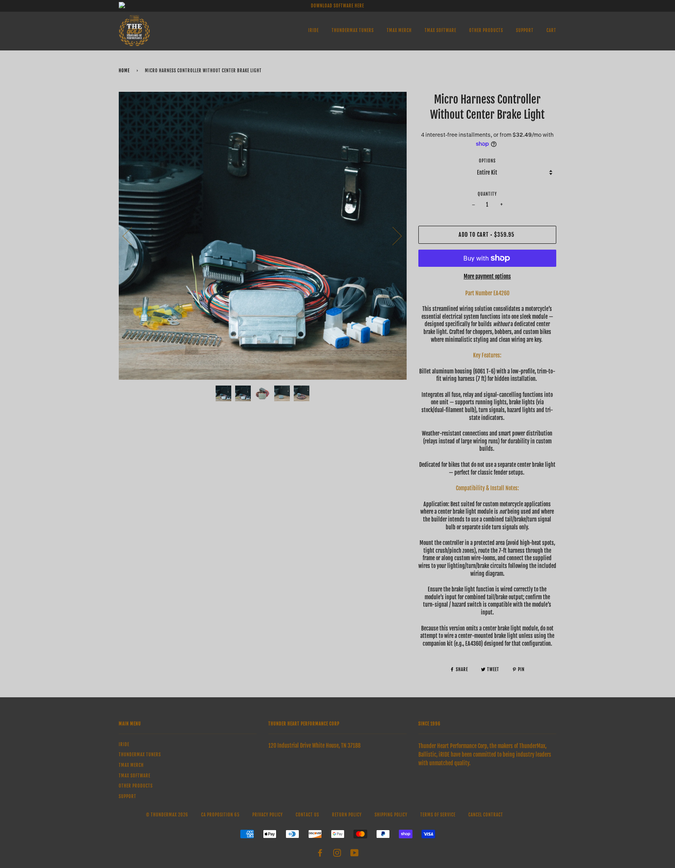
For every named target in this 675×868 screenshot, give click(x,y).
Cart (551, 30)
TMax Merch (399, 30)
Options (487, 161)
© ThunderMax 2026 (167, 815)
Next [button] (392, 235)
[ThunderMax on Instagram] (337, 854)
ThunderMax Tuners (353, 30)
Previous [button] (132, 235)
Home (124, 70)
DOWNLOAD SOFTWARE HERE (337, 6)
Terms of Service (437, 815)
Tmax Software (440, 30)
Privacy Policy (267, 815)
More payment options (487, 276)
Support (525, 30)
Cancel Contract (485, 815)
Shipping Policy (391, 815)
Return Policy (347, 815)
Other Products (486, 30)
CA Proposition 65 (220, 815)
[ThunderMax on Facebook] (320, 854)
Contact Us (307, 815)
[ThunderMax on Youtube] (354, 854)
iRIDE (313, 30)
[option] (263, 236)
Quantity (487, 194)
